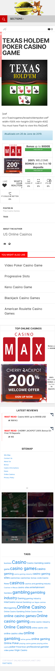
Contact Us (8, 458)
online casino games (20, 616)
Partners (7, 663)
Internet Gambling (23, 602)
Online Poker (11, 643)
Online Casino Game (33, 611)
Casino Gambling (35, 563)
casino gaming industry (23, 574)
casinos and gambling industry (38, 584)
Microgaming (10, 608)
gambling (21, 592)
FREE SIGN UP (38, 149)
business (7, 563)
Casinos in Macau (11, 588)
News (6, 471)
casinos (17, 582)
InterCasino (9, 602)
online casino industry (40, 622)
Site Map (7, 455)
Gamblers (8, 593)
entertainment (37, 587)
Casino (19, 562)
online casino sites (13, 633)
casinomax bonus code (31, 578)
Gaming (22, 598)
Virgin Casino (20, 650)
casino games (23, 568)
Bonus (6, 465)
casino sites (23, 587)
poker (12, 646)
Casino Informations (11, 468)
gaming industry (33, 598)
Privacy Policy (9, 477)
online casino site (40, 628)
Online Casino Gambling (14, 611)
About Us (7, 461)
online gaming (40, 639)
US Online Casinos (17, 234)
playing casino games (27, 643)
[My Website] (10, 244)
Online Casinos (9, 474)
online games (26, 639)
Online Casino (31, 607)
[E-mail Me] (5, 244)
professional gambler (38, 646)
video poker (9, 650)
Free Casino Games (11, 211)
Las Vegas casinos (38, 602)
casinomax (15, 578)
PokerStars (21, 647)
